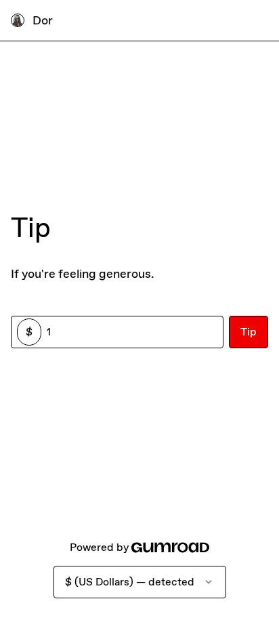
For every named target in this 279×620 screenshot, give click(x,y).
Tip (248, 331)
